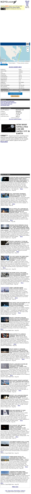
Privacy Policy (17, 490)
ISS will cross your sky (27, 3)
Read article (4, 141)
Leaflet (15, 61)
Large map (4, 64)
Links (6, 490)
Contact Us (23, 490)
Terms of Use (11, 490)
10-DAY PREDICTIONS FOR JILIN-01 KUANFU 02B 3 (15, 94)
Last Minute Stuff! (5, 105)
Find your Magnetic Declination (8, 102)
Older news (15, 486)
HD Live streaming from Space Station (10, 7)
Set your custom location (15, 119)
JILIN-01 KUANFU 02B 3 (15, 67)
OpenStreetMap (22, 61)
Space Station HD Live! (6, 103)
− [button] (27, 51)
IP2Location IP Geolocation (7, 101)
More (21, 189)
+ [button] (27, 48)
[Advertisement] (15, 26)
